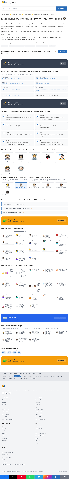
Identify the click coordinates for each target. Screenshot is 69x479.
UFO (14, 352)
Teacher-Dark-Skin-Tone (47, 241)
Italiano (30, 376)
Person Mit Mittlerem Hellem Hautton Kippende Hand (33, 297)
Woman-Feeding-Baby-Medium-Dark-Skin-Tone (21, 258)
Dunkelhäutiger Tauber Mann (34, 270)
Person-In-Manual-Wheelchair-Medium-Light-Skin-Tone (61, 283)
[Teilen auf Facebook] (4, 477)
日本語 (4, 378)
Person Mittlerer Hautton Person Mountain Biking (6, 284)
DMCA (3, 459)
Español (11, 376)
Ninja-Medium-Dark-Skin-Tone (7, 242)
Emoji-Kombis (39, 426)
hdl (19, 352)
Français (24, 376)
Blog (37, 438)
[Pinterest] (9, 393)
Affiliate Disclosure (7, 457)
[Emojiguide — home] (10, 2)
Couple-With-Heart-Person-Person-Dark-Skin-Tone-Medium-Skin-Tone (7, 307)
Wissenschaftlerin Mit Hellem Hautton (8, 258)
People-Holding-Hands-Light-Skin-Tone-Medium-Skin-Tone (47, 284)
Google (4, 428)
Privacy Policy (5, 454)
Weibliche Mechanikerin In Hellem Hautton (34, 242)
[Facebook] (3, 393)
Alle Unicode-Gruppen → (8, 419)
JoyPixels (4, 440)
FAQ (37, 443)
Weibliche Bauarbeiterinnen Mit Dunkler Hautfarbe (22, 250)
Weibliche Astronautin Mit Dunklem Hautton (34, 339)
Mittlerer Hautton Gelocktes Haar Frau (6, 296)
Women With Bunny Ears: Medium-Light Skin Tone (8, 273)
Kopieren (62, 52)
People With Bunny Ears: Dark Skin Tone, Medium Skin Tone (35, 286)
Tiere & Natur (5, 414)
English (4, 376)
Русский (53, 376)
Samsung (4, 438)
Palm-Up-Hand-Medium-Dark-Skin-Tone (47, 270)
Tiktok (3, 443)
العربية (15, 378)
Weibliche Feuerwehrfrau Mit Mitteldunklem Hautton (61, 251)
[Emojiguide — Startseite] (3, 386)
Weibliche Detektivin (33, 249)
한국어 (10, 378)
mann (38, 46)
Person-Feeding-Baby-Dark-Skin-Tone (7, 235)
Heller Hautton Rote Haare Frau (61, 270)
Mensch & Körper (40, 399)
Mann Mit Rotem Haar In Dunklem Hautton (21, 296)
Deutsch (17, 376)
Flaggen (4, 402)
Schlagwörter (39, 428)
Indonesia (26, 378)
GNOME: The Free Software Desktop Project (13, 464)
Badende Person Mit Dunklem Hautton (20, 305)
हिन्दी (21, 378)
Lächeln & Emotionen (41, 412)
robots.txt (65, 471)
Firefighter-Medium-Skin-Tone (61, 235)
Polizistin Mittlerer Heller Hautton (34, 258)
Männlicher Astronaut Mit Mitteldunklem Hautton (34, 333)
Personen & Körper (16, 14)
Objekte (4, 404)
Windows (4, 433)
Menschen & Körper (7, 399)
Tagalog (33, 378)
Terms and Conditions (7, 452)
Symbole (4, 407)
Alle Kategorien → (40, 419)
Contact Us (5, 462)
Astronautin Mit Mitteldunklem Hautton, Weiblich (21, 339)
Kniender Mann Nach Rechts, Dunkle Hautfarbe (60, 297)
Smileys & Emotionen (7, 412)
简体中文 (59, 376)
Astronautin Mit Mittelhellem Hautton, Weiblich (7, 339)
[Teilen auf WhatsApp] (30, 477)
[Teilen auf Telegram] (38, 477)
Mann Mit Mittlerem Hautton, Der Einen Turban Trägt (7, 251)
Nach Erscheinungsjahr (42, 431)
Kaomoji (38, 440)
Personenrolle (27, 14)
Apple (3, 426)
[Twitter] (6, 393)
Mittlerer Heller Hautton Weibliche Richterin (47, 235)
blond (9, 352)
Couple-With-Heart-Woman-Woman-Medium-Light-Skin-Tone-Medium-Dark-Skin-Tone (21, 284)
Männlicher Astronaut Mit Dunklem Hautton (21, 333)
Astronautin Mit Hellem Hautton (61, 332)
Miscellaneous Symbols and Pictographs (47, 95)
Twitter (3, 435)
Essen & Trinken (6, 417)
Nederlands (37, 376)
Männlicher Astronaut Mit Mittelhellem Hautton (7, 333)
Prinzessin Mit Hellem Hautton (21, 235)
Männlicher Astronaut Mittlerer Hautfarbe (46, 333)
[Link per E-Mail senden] (64, 477)
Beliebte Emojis (40, 435)
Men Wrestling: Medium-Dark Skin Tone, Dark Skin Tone (21, 273)
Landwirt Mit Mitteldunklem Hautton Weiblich (21, 242)
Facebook (4, 431)
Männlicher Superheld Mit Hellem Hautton (34, 305)
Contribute (4, 450)
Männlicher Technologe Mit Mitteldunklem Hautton (61, 243)
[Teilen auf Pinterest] (21, 477)
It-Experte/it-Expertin (47, 249)
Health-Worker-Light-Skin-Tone (34, 235)
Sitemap (60, 471)
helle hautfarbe (30, 46)
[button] (17, 78)
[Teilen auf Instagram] (47, 477)
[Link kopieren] (56, 477)
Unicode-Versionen (41, 433)
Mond (3, 352)
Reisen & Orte (5, 409)
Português (45, 376)
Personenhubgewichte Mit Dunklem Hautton (48, 295)
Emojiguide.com (5, 14)
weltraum (52, 46)
